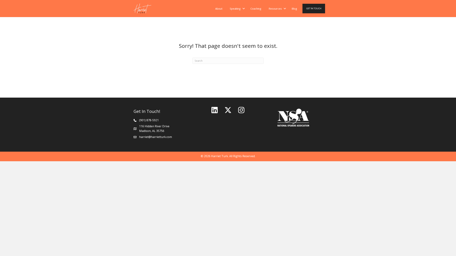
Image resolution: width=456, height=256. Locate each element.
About (218, 8)
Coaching (255, 8)
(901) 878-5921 (149, 120)
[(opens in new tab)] (293, 117)
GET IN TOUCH (313, 8)
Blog (294, 8)
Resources (275, 8)
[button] (244, 9)
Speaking (235, 8)
